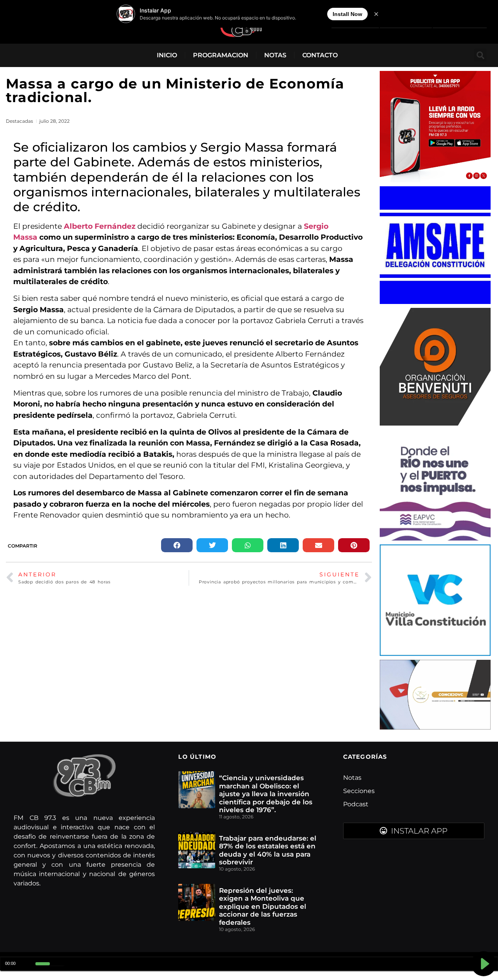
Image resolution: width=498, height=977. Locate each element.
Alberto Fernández (99, 226)
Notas (275, 55)
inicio (167, 55)
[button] (480, 55)
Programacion (220, 55)
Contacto (320, 55)
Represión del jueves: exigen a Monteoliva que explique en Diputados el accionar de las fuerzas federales (262, 906)
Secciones (359, 791)
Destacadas (19, 121)
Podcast (355, 804)
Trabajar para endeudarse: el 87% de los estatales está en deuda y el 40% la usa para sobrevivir (267, 850)
